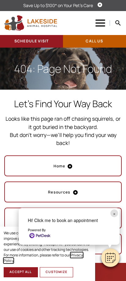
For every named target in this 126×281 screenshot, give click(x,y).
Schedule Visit (31, 41)
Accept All (20, 272)
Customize (56, 272)
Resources (59, 192)
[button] (110, 257)
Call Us (94, 41)
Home (59, 166)
